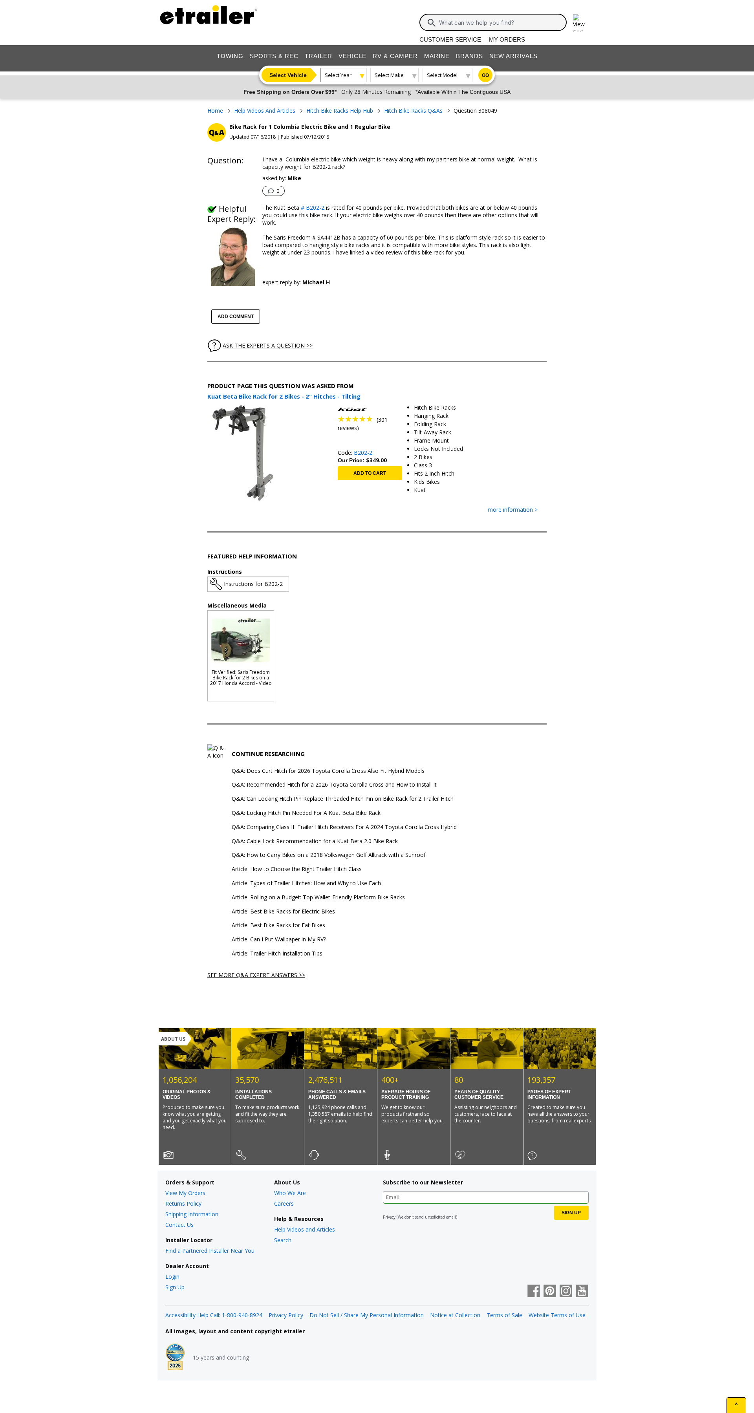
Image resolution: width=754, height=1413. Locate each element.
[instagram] (566, 1292)
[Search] (431, 23)
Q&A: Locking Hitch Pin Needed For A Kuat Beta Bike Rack (306, 813)
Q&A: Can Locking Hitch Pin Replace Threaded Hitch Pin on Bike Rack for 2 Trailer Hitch (343, 799)
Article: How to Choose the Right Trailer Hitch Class (297, 869)
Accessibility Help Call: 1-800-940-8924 (213, 1315)
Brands (469, 56)
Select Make (389, 75)
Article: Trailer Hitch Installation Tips (277, 953)
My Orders (507, 39)
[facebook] (533, 1292)
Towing (230, 56)
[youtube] (582, 1292)
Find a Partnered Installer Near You (209, 1250)
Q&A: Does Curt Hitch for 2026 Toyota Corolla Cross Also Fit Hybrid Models (328, 771)
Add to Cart (369, 473)
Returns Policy (183, 1203)
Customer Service (450, 39)
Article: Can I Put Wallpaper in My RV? (279, 939)
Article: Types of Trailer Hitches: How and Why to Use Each (306, 883)
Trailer (318, 56)
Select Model (442, 75)
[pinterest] (549, 1292)
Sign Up (175, 1287)
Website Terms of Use (557, 1315)
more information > (513, 510)
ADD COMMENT (236, 316)
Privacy (389, 1217)
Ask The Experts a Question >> (268, 345)
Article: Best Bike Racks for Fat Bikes (278, 925)
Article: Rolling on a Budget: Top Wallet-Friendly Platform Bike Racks (318, 897)
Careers (284, 1203)
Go (485, 75)
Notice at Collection (455, 1315)
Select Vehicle (288, 75)
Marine (437, 56)
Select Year (338, 75)
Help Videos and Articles (304, 1229)
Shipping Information (191, 1214)
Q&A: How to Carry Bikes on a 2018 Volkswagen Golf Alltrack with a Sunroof (329, 855)
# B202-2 (311, 207)
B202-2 (363, 452)
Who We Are (290, 1193)
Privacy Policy (286, 1315)
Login (172, 1276)
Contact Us (179, 1224)
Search (282, 1240)
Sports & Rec (274, 56)
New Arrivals (513, 56)
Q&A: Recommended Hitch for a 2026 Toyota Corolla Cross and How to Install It (334, 785)
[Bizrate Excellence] (175, 1358)
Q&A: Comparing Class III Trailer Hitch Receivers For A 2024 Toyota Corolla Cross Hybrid (344, 827)
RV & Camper (395, 56)
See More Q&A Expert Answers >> (256, 975)
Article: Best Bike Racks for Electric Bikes (283, 911)
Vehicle (352, 56)
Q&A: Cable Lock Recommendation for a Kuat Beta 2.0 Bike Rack (315, 841)
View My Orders (185, 1193)
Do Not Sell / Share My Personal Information (366, 1315)
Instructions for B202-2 (253, 584)
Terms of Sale (504, 1315)
